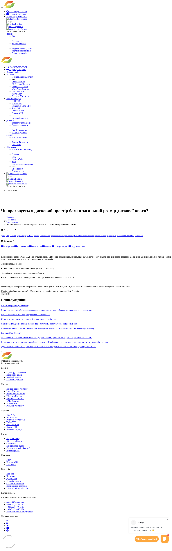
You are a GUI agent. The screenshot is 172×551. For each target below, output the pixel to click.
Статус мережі (61, 246)
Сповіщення (23, 246)
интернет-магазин (67, 236)
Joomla (82, 236)
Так (3, 294)
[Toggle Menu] (2, 7)
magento (109, 236)
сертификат (20, 236)
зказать (47, 236)
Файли (48, 246)
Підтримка (8, 246)
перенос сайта (89, 236)
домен (3, 236)
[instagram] (7, 523)
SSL (14, 236)
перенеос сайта (56, 236)
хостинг (42, 236)
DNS (7, 236)
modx (114, 236)
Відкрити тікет (78, 246)
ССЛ (11, 236)
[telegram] (7, 530)
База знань (11, 220)
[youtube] (7, 528)
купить (29, 235)
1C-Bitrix (120, 236)
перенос (140, 236)
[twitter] (7, 526)
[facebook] (7, 521)
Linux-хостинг (12, 222)
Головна (10, 217)
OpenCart (77, 236)
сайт (136, 236)
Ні (8, 294)
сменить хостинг (100, 236)
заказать (36, 236)
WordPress (130, 236)
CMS (125, 236)
